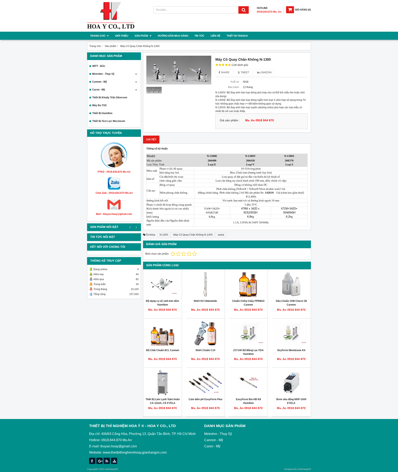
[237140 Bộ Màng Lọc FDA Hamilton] (248, 333)
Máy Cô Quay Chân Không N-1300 (193, 234)
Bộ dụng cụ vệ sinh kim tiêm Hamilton (162, 303)
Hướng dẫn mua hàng (173, 35)
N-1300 (164, 234)
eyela (221, 234)
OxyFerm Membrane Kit (291, 350)
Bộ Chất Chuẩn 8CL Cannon (162, 350)
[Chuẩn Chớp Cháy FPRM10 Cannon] (248, 284)
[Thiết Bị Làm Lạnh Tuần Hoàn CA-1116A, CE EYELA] (162, 383)
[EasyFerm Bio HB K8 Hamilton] (248, 383)
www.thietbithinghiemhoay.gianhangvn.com (135, 452)
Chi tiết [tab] (151, 139)
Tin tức (199, 35)
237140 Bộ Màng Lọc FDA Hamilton (248, 352)
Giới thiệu (121, 35)
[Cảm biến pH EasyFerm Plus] (205, 383)
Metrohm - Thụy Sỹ (103, 73)
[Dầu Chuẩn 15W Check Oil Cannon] (291, 284)
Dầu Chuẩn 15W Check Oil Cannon (291, 303)
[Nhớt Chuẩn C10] (205, 333)
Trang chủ (98, 35)
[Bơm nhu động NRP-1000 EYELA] (291, 383)
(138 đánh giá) (240, 65)
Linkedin (265, 72)
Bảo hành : (234, 87)
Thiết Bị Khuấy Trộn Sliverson (109, 97)
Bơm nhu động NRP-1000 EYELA (291, 401)
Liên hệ (215, 35)
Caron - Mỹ (98, 89)
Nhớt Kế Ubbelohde (205, 301)
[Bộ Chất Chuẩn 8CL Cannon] (162, 333)
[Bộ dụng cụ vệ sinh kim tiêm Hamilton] (162, 284)
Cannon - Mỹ (99, 81)
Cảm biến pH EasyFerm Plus (205, 399)
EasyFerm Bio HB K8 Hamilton (248, 401)
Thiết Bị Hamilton (102, 113)
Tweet (244, 72)
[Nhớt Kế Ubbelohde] (205, 284)
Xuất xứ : (235, 81)
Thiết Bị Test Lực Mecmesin (108, 121)
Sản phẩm (142, 35)
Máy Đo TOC (99, 105)
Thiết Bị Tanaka (237, 35)
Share (224, 72)
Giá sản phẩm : (230, 120)
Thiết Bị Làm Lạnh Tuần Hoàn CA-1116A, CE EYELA (163, 401)
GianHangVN (304, 469)
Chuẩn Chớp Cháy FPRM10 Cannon (248, 303)
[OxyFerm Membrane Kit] (291, 333)
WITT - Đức (98, 66)
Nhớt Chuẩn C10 (205, 350)
